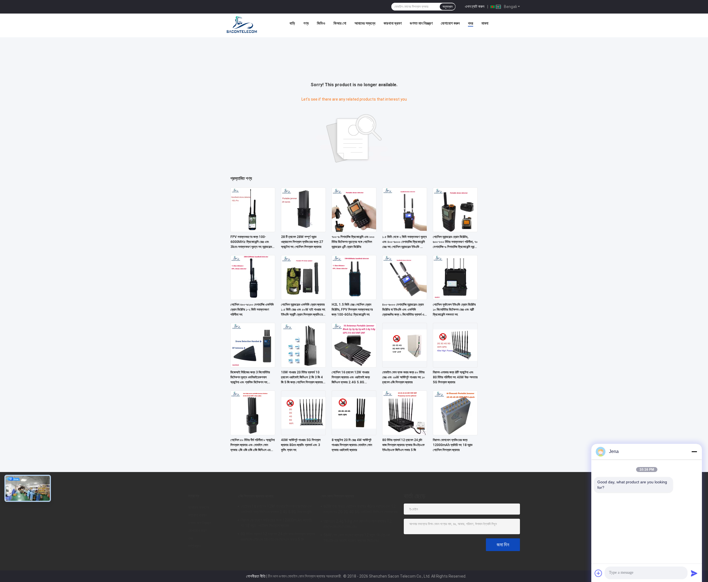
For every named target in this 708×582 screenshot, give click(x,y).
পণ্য (306, 23)
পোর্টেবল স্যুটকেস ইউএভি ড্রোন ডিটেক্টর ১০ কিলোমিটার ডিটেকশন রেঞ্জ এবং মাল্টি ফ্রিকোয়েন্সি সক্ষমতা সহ (454, 309)
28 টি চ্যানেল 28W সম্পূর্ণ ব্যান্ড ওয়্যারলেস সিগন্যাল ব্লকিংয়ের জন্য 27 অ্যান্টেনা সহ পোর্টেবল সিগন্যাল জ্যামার (302, 242)
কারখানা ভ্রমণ (393, 23)
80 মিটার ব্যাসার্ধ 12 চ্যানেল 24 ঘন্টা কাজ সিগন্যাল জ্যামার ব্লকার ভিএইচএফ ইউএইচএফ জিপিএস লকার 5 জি (403, 445)
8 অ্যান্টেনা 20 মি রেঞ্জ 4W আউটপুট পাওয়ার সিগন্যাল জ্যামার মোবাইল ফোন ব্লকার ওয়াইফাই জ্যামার (352, 445)
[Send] (694, 573)
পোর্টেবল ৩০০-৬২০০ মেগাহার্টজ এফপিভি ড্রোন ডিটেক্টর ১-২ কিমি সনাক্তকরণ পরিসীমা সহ (252, 309)
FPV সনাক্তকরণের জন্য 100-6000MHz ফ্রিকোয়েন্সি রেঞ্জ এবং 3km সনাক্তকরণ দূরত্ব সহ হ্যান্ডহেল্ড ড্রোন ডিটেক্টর (251, 242)
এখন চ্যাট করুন (474, 6)
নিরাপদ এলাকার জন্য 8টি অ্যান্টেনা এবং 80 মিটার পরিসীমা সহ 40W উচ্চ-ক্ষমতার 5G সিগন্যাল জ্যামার (455, 377)
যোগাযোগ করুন (450, 23)
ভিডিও (321, 23)
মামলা (484, 23)
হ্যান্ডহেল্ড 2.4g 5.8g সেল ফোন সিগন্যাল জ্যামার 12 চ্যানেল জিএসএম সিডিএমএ (358, 524)
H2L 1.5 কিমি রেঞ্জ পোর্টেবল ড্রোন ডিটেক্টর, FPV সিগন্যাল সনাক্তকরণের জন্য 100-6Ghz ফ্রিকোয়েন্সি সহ (352, 309)
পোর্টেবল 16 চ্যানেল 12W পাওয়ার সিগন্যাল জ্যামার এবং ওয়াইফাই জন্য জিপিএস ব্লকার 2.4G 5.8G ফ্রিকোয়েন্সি (351, 377)
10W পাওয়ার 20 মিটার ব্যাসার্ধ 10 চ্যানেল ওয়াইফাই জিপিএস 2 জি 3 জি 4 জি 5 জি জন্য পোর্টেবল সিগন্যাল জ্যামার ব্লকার (302, 377)
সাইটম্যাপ (194, 546)
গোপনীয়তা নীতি (256, 576)
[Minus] (694, 451)
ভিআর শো (340, 23)
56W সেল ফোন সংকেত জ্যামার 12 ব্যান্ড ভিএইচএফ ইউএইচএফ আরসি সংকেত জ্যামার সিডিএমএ (357, 538)
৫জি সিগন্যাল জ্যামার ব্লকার (256, 496)
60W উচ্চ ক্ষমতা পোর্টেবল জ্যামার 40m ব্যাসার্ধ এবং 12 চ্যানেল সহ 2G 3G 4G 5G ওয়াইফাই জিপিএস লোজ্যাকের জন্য (361, 510)
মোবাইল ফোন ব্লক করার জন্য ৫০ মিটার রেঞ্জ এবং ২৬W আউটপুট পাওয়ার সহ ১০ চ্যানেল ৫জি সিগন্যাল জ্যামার (403, 377)
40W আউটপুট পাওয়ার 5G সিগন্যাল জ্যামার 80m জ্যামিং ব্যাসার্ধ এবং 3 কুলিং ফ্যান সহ (301, 445)
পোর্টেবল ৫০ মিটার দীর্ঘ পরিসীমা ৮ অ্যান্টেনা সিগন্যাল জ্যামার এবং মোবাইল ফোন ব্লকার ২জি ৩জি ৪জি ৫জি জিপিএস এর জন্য (252, 445)
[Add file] (598, 573)
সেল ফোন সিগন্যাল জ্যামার (337, 496)
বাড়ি (292, 23)
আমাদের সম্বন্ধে (365, 23)
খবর (470, 23)
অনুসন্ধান (447, 7)
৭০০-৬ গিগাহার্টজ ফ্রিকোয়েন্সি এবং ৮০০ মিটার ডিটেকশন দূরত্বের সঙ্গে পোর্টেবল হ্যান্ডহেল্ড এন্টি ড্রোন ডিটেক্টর (353, 242)
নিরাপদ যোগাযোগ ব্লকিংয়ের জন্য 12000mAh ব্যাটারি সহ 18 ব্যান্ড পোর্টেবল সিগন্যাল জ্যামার (452, 445)
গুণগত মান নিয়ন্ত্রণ (421, 23)
